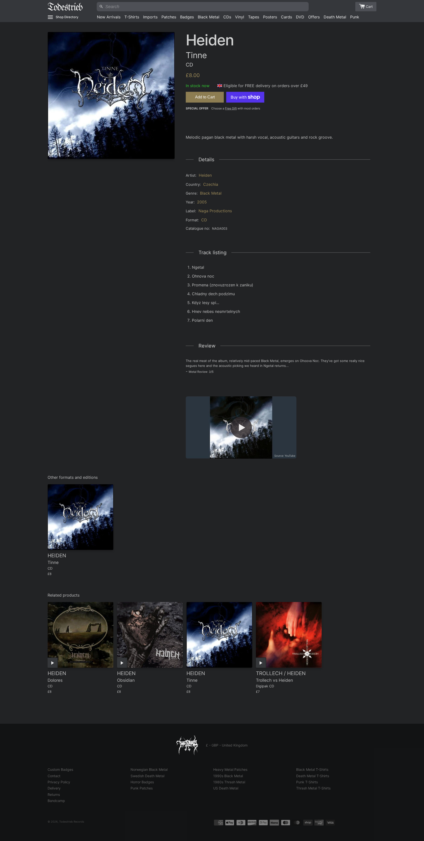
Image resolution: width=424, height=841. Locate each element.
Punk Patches (142, 788)
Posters (270, 16)
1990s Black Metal (228, 776)
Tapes (253, 16)
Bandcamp (56, 801)
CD (204, 219)
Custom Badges (60, 769)
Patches (168, 16)
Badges (187, 16)
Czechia (210, 184)
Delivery (54, 788)
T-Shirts (131, 16)
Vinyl (239, 16)
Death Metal (335, 16)
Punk (354, 16)
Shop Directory (67, 17)
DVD (300, 16)
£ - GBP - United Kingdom (227, 745)
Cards (286, 16)
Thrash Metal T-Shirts (313, 788)
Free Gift (231, 108)
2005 (202, 202)
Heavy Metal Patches (230, 769)
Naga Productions (215, 210)
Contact (54, 776)
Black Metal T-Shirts (312, 769)
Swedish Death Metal (147, 776)
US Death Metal (225, 788)
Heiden (205, 175)
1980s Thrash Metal (229, 782)
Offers (314, 16)
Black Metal (208, 16)
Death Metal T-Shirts (312, 776)
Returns (54, 794)
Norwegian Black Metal (149, 769)
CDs (227, 16)
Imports (150, 16)
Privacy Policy (59, 782)
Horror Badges (142, 782)
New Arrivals (108, 16)
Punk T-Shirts (307, 782)
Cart (369, 6)
